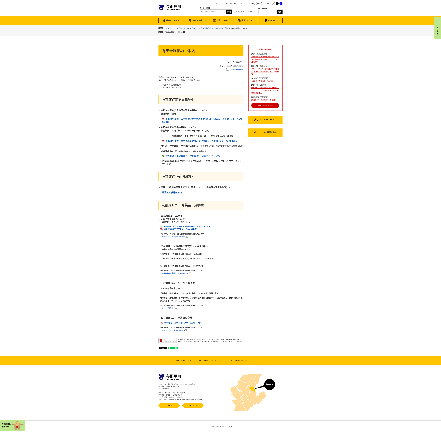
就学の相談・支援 (221, 28)
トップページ (170, 28)
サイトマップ (260, 360)
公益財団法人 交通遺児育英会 (172, 330)
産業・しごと (247, 20)
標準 (252, 3)
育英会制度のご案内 (173, 32)
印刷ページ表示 (237, 70)
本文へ (218, 3)
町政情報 (272, 20)
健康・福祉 (197, 20)
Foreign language (230, 3)
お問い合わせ (192, 405)
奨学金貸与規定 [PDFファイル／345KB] (180, 229)
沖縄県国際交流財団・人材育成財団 (175, 273)
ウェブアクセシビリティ (239, 360)
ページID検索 (262, 8)
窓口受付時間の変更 (259, 100)
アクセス (169, 405)
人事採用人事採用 (258, 81)
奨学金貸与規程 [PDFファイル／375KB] (182, 323)
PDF (251, 12)
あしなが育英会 (168, 308)
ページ (245, 12)
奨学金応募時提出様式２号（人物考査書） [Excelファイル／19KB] (193, 156)
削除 (183, 32)
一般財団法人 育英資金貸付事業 (173, 237)
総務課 (270, 81)
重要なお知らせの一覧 (265, 105)
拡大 (258, 3)
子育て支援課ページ (172, 192)
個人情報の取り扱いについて (211, 360)
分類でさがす (183, 28)
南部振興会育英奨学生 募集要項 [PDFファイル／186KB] (187, 226)
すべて (238, 12)
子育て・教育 (222, 20)
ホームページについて (184, 360)
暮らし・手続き (172, 20)
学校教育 (208, 28)
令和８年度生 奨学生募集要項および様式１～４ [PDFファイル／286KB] (202, 141)
